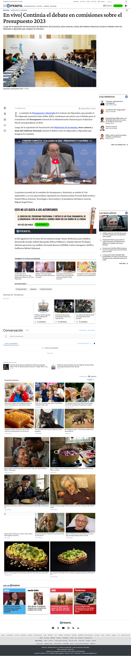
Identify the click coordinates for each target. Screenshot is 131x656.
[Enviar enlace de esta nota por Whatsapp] (5, 119)
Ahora (3, 635)
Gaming (114, 635)
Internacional (38, 635)
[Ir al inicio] (15, 6)
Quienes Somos (48, 643)
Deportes (50, 635)
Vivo (118, 635)
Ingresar (109, 6)
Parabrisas (66, 638)
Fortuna (58, 638)
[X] (58, 628)
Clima (44, 635)
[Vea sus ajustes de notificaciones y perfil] (126, 6)
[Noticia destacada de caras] (61, 590)
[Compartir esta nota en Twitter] (5, 113)
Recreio (88, 640)
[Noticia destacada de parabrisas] (85, 590)
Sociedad (53, 6)
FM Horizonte (88, 638)
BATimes (80, 638)
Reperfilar (67, 635)
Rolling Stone (73, 640)
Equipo (72, 643)
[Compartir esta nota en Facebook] (5, 108)
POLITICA (6, 10)
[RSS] (73, 628)
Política (39, 6)
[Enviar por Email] (5, 125)
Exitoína (93, 1)
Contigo (51, 640)
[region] (49, 353)
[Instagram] (68, 628)
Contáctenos (58, 643)
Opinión (46, 6)
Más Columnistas (118, 144)
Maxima (94, 640)
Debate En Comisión (45, 289)
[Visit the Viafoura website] (92, 376)
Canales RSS (39, 643)
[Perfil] (15, 585)
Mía (76, 638)
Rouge (72, 638)
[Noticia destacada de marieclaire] (38, 590)
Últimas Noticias (29, 6)
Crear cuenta (91, 330)
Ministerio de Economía (65, 127)
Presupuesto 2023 (21, 289)
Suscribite (118, 6)
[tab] (11, 343)
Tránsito (92, 643)
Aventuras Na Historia (61, 640)
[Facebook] (53, 628)
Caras (88, 1)
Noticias (82, 1)
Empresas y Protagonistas (86, 635)
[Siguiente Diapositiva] (95, 313)
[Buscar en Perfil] (126, 1)
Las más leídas (107, 213)
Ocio (55, 635)
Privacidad (66, 643)
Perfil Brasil (101, 1)
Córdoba (60, 635)
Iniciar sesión (83, 330)
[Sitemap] (78, 628)
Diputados (33, 289)
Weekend (52, 638)
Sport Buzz (81, 640)
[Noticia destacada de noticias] (14, 590)
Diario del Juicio (125, 635)
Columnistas (107, 96)
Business (76, 1)
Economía (23, 635)
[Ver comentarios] (126, 11)
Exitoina (108, 635)
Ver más (122, 263)
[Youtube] (63, 628)
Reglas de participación (82, 643)
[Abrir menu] (4, 5)
